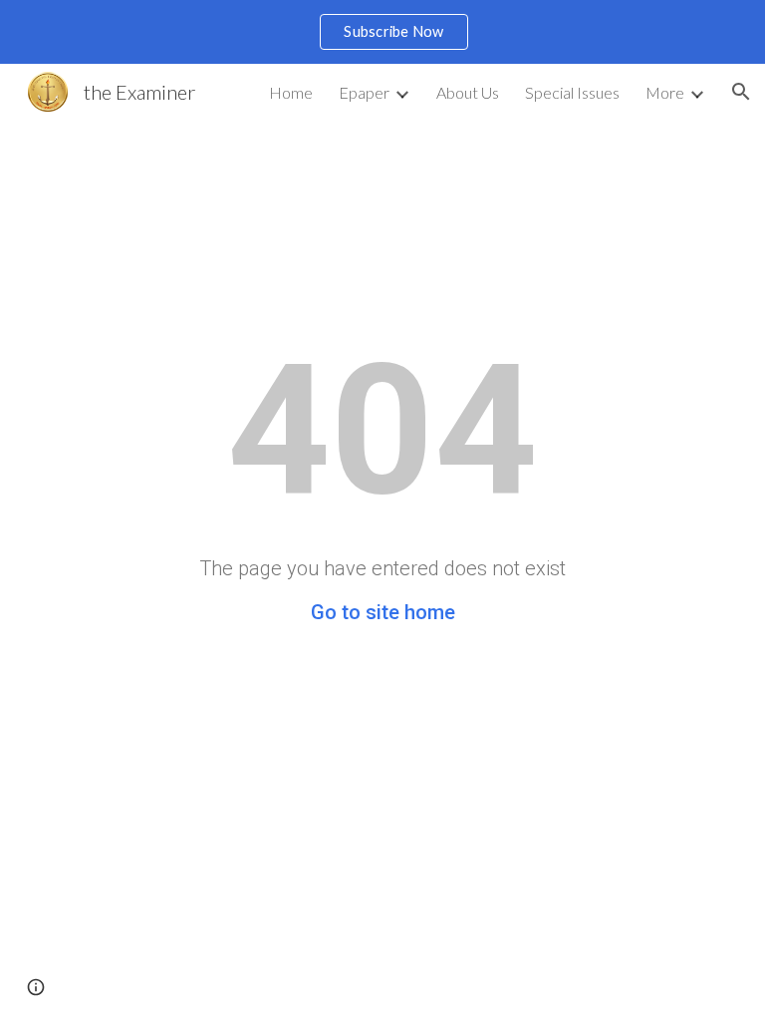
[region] (382, 32)
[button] (741, 92)
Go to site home (383, 612)
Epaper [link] (364, 92)
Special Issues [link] (572, 92)
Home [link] (291, 92)
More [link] (664, 92)
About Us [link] (467, 92)
